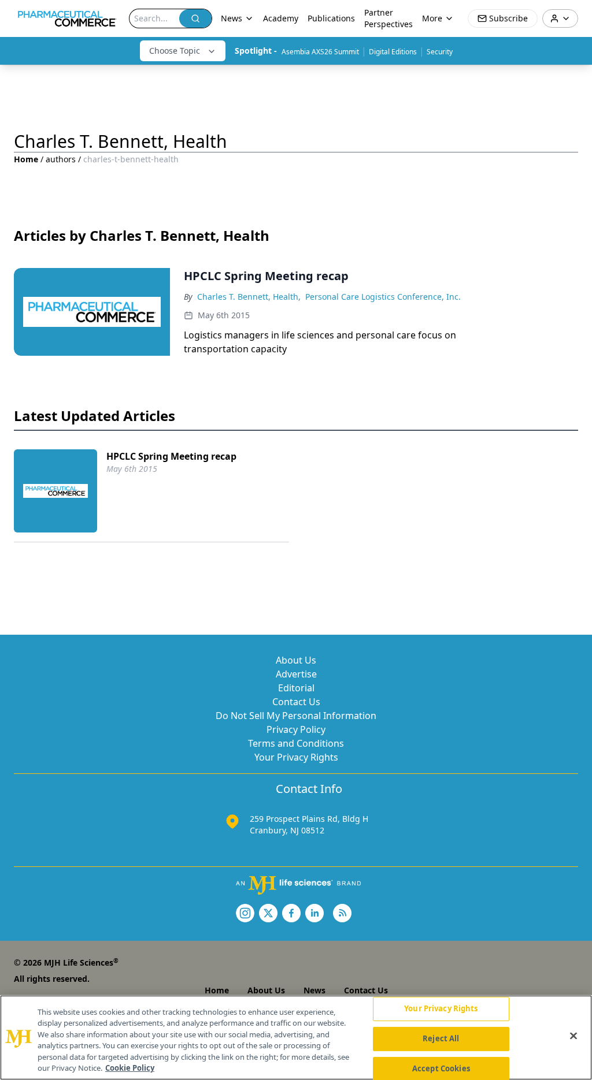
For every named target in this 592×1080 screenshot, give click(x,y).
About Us (296, 660)
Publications (331, 18)
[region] (296, 1037)
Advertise (296, 674)
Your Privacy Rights (296, 757)
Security (440, 52)
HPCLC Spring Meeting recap (171, 456)
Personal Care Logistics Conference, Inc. (383, 296)
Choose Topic (174, 50)
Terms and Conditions (296, 743)
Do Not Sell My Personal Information (296, 715)
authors (61, 159)
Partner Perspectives (388, 18)
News (314, 990)
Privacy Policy (296, 729)
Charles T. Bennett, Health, (249, 296)
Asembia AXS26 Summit (320, 52)
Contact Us (296, 701)
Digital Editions (393, 52)
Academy (280, 18)
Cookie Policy (129, 1068)
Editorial (296, 687)
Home (26, 159)
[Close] (573, 1036)
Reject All (441, 1038)
